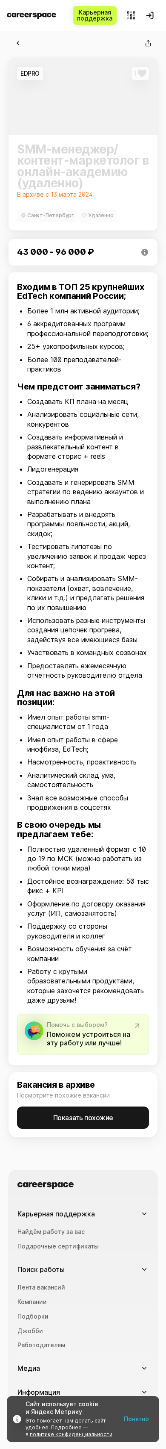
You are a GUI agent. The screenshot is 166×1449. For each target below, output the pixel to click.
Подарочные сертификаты (58, 1246)
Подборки (33, 1316)
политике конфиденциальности (71, 1434)
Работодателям (41, 1345)
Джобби (30, 1331)
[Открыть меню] (131, 15)
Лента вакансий (41, 1287)
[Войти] (149, 15)
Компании (32, 1301)
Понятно (136, 1418)
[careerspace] (31, 15)
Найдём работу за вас (51, 1231)
